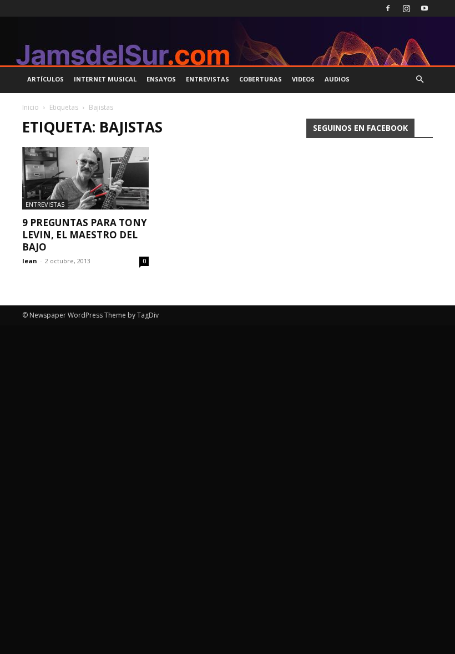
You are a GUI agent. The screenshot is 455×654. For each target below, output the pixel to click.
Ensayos (161, 79)
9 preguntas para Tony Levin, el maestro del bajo (84, 234)
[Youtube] (424, 8)
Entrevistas (207, 79)
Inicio (30, 107)
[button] (419, 79)
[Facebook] (388, 8)
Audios (337, 79)
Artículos (45, 79)
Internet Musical (105, 79)
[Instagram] (406, 8)
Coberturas (260, 79)
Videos (303, 79)
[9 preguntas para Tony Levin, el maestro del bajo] (85, 178)
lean (29, 261)
